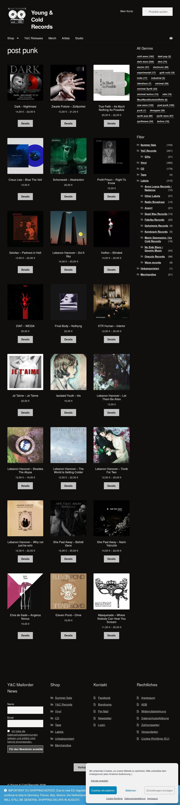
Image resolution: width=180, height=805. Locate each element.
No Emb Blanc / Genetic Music (154, 248)
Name (10, 704)
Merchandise (148, 274)
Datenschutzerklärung (135, 798)
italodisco (144, 83)
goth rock (167, 72)
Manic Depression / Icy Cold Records (158, 239)
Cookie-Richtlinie (114, 798)
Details (25, 123)
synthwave (145, 121)
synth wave (165, 115)
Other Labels (152, 196)
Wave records (153, 262)
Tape (143, 174)
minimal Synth (147, 88)
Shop (10, 38)
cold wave (145, 56)
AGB (144, 704)
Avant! (149, 208)
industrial (158, 78)
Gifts (147, 156)
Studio (79, 38)
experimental (146, 72)
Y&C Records (148, 150)
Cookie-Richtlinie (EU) (155, 739)
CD (142, 168)
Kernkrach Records (156, 231)
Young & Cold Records (42, 19)
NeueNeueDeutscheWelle (152, 99)
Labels (145, 180)
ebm (162, 61)
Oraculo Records (155, 256)
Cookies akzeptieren (103, 790)
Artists (66, 38)
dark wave (145, 61)
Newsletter (104, 718)
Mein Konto (126, 11)
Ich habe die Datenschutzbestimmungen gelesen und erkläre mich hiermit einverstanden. (22, 736)
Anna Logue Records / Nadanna (158, 188)
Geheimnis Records (156, 225)
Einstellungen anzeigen (159, 790)
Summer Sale (148, 145)
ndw (167, 94)
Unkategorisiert (150, 268)
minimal (161, 83)
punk (141, 110)
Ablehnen (130, 790)
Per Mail (103, 711)
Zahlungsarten (150, 725)
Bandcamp (105, 704)
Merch (52, 38)
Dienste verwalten (99, 780)
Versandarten (149, 732)
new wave (145, 105)
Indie (142, 78)
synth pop (145, 115)
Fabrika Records (154, 219)
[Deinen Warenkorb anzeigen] (155, 35)
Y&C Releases (33, 38)
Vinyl (144, 162)
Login (101, 725)
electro (143, 67)
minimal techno (147, 94)
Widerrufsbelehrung (153, 711)
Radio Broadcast (155, 202)
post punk (166, 105)
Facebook (104, 698)
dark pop (164, 56)
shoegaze (157, 110)
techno (163, 121)
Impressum (152, 798)
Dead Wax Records (156, 214)
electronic (160, 67)
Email (10, 717)
